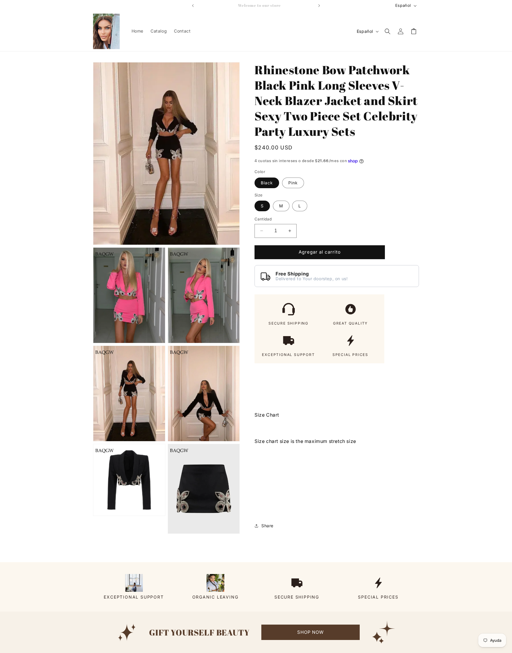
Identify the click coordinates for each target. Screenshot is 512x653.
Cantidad (263, 219)
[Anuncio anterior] (192, 5)
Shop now (310, 632)
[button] (387, 31)
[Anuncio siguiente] (319, 5)
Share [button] (267, 525)
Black (267, 182)
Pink (293, 182)
